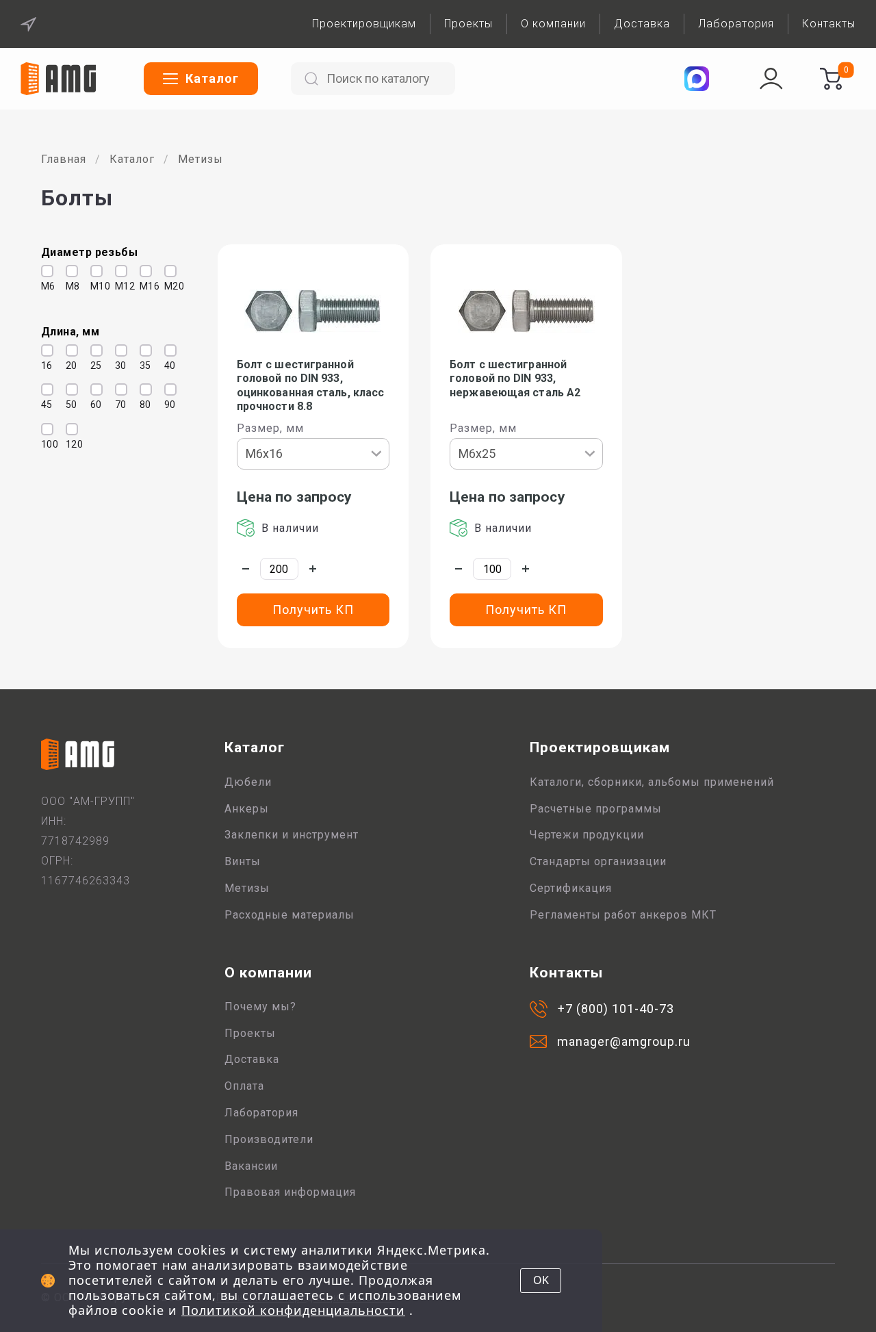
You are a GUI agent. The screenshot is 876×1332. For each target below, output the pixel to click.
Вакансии (251, 1166)
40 (167, 365)
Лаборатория (736, 23)
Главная (63, 159)
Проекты (468, 23)
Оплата (244, 1085)
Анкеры (246, 808)
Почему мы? (260, 1006)
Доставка (642, 23)
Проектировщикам (364, 23)
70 (117, 404)
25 (93, 365)
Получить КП (313, 609)
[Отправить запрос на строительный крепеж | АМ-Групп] (831, 79)
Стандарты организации (598, 861)
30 (117, 365)
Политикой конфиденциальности (293, 1310)
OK (541, 1280)
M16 (142, 286)
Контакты (828, 23)
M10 (93, 286)
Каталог (132, 159)
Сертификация (571, 888)
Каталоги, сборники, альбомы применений (652, 782)
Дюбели (248, 782)
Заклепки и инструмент (291, 834)
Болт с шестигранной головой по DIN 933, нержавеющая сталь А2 (515, 378)
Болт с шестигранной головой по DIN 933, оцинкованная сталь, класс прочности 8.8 (311, 385)
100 (44, 444)
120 (68, 444)
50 (68, 404)
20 (68, 365)
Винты (242, 861)
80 (142, 404)
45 (44, 404)
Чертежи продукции (587, 834)
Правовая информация (290, 1192)
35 (142, 365)
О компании (553, 23)
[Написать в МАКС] (696, 78)
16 (44, 365)
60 (93, 404)
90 (167, 404)
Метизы (200, 159)
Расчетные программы (596, 808)
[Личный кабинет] (771, 79)
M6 (44, 286)
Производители (268, 1139)
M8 (68, 286)
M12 (117, 286)
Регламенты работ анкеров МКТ (623, 914)
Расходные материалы (289, 914)
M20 (167, 286)
